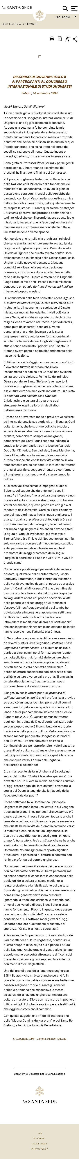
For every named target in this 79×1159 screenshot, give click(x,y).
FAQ (39, 1133)
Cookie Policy (39, 1143)
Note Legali (39, 1138)
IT (39, 56)
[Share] (75, 40)
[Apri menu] (74, 8)
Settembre (29, 24)
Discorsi (8, 24)
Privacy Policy (39, 1149)
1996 (18, 24)
